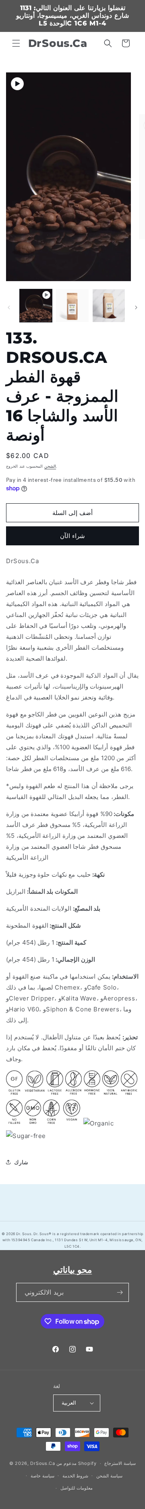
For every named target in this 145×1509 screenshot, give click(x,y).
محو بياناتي (72, 1270)
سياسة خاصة (42, 1476)
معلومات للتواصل (76, 1488)
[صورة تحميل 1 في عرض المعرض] (72, 305)
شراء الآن (72, 536)
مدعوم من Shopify (76, 1463)
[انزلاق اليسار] (9, 307)
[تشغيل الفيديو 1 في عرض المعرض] (36, 305)
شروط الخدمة (75, 1476)
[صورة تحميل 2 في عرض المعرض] (109, 305)
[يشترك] (119, 1292)
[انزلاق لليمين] (136, 307)
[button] (16, 43)
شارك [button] (21, 1162)
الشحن (50, 466)
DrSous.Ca (42, 1463)
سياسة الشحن (109, 1476)
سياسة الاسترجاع (120, 1463)
